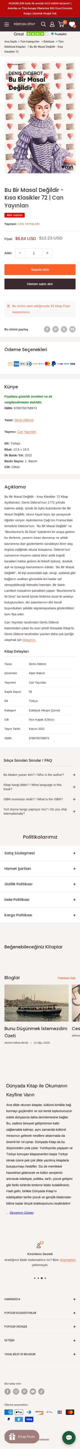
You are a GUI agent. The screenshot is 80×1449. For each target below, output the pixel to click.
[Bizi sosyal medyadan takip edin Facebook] (7, 1391)
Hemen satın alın (40, 284)
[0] (61, 24)
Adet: (8, 253)
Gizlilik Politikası (18, 884)
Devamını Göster (22, 1212)
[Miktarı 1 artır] (47, 253)
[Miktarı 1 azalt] (20, 253)
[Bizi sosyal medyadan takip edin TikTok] (41, 1391)
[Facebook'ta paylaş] (47, 329)
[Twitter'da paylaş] (64, 329)
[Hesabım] (52, 24)
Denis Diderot (24, 420)
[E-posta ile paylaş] (72, 329)
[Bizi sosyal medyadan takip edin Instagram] (16, 1391)
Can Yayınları (29, 224)
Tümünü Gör (67, 978)
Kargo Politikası (18, 915)
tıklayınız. (29, 640)
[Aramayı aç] (43, 24)
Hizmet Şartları (17, 868)
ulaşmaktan (68, 1260)
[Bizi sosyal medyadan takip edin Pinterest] (24, 1391)
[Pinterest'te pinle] (55, 329)
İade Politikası (16, 899)
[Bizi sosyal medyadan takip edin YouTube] (33, 1391)
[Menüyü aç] (6, 24)
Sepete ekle (40, 269)
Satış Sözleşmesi (19, 853)
